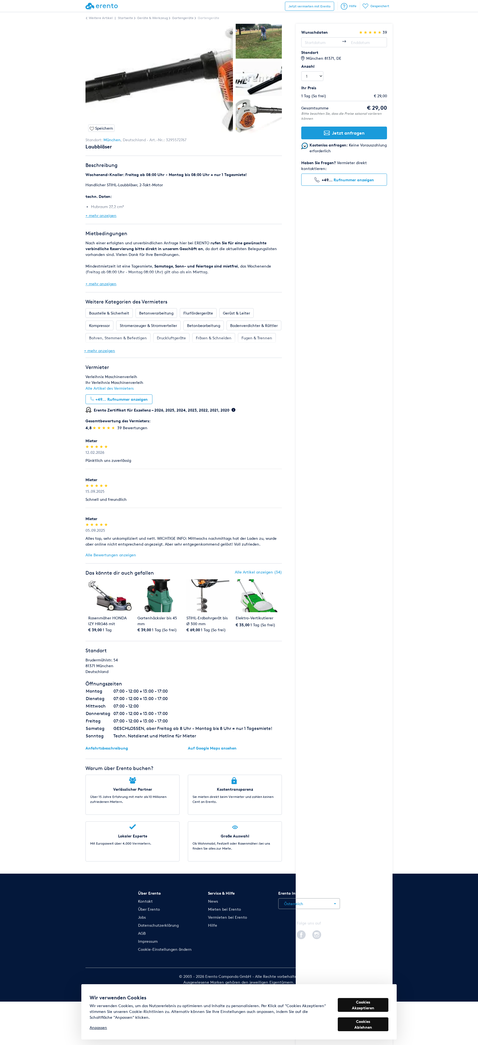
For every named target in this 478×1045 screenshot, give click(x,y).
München (112, 139)
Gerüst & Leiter (236, 313)
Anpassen (98, 1027)
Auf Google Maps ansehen (212, 748)
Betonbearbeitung (203, 325)
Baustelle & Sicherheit (109, 313)
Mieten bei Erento (224, 909)
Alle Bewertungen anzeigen (110, 554)
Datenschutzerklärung (158, 925)
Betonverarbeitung (156, 313)
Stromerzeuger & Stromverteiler (148, 325)
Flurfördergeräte (198, 313)
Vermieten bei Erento (227, 917)
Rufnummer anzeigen (354, 179)
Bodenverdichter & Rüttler (254, 325)
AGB (142, 933)
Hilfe (353, 6)
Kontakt (145, 901)
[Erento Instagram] (316, 934)
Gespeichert (379, 6)
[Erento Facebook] (301, 934)
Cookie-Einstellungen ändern (165, 949)
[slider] (104, 428)
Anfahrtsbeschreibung (106, 748)
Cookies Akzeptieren (363, 1005)
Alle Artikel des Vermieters (109, 388)
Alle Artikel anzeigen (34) (258, 572)
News (213, 901)
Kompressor (99, 325)
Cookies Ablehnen (363, 1024)
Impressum (148, 941)
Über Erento (149, 909)
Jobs (142, 917)
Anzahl (308, 66)
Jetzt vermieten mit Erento (310, 6)
